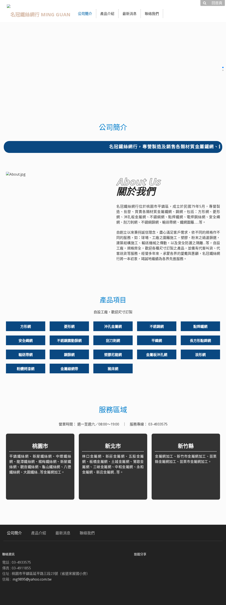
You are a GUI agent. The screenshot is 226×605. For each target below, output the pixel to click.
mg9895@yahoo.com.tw (32, 579)
